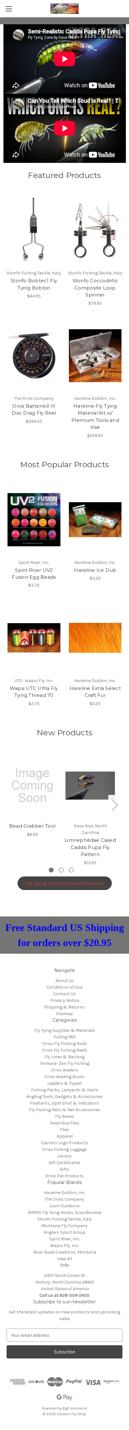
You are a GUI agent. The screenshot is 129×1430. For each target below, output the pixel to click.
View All (64, 1258)
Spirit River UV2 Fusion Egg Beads (34, 573)
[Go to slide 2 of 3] (61, 870)
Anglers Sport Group (64, 1232)
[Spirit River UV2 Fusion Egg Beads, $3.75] (34, 519)
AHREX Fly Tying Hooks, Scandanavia (64, 1212)
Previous (8, 804)
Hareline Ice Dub (95, 570)
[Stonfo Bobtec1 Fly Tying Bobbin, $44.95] (34, 230)
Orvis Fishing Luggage (64, 1149)
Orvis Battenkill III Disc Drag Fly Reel (34, 409)
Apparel (65, 1136)
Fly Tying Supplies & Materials (64, 1030)
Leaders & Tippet (64, 1083)
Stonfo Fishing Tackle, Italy (64, 1219)
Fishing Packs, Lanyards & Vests (64, 1090)
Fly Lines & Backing (64, 1057)
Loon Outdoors (64, 1206)
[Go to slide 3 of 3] (71, 870)
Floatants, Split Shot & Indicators (64, 1103)
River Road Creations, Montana (64, 1252)
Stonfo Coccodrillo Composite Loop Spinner (95, 288)
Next (114, 804)
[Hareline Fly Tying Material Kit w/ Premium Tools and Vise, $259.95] (95, 356)
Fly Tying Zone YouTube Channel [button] (64, 883)
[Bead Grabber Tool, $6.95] (32, 785)
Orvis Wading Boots (64, 1076)
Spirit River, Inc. (64, 1239)
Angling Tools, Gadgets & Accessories (64, 1096)
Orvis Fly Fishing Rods (64, 1043)
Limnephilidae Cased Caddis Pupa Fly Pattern (90, 847)
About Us (64, 980)
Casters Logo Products (64, 1143)
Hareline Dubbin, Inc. (64, 1192)
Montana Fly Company (64, 1225)
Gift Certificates (64, 1162)
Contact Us (64, 993)
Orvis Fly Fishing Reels (64, 1050)
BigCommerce (75, 1408)
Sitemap (64, 1013)
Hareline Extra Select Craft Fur (95, 691)
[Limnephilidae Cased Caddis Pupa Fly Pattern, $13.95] (90, 785)
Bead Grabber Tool (32, 826)
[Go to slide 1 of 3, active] (51, 870)
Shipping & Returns (64, 1007)
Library (64, 1156)
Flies (64, 1129)
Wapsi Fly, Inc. (64, 1245)
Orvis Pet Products (64, 1176)
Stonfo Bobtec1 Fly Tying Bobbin (34, 284)
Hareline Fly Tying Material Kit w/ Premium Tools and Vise (95, 416)
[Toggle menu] (8, 8)
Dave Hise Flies (65, 1123)
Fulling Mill (64, 1037)
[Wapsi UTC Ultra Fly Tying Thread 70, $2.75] (34, 638)
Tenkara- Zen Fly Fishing (64, 1063)
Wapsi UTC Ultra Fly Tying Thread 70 (34, 691)
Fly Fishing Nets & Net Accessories (64, 1109)
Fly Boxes (64, 1116)
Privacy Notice (64, 1000)
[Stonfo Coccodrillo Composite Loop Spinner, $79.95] (95, 230)
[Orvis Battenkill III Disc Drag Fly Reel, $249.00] (34, 356)
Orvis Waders (64, 1070)
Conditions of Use (64, 987)
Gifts (65, 1169)
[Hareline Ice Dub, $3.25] (95, 519)
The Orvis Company (64, 1199)
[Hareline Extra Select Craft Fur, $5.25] (95, 638)
